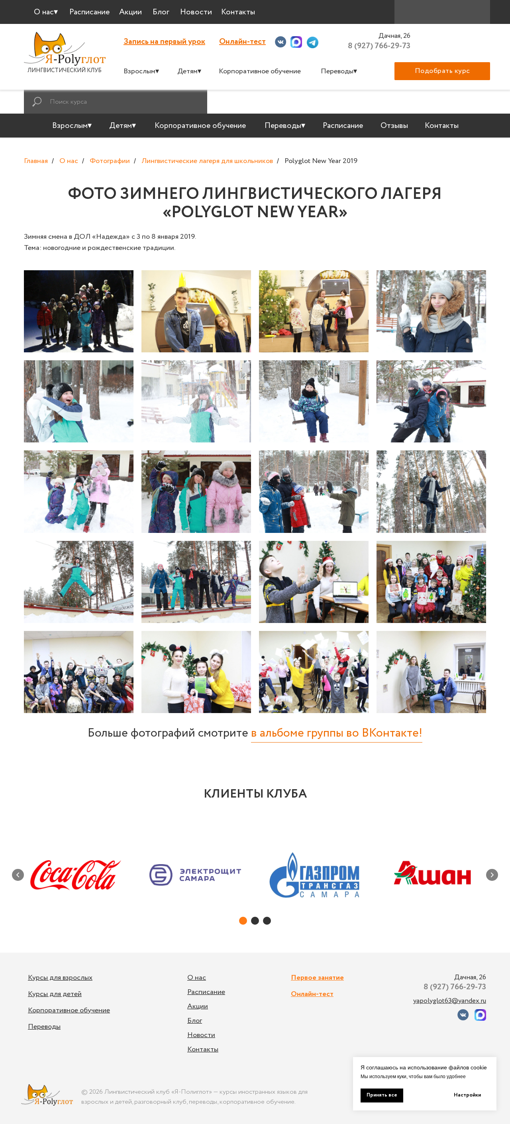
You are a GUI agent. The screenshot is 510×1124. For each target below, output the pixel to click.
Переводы (44, 1027)
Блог (194, 1021)
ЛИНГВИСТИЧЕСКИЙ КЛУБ (64, 71)
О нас (68, 161)
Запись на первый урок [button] (164, 41)
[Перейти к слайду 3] (267, 921)
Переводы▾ (339, 71)
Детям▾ (189, 71)
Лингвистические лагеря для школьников (207, 161)
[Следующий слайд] (492, 875)
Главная (36, 161)
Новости (201, 1035)
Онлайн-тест (242, 41)
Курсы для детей (55, 994)
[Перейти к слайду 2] (255, 921)
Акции (197, 1006)
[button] (442, 71)
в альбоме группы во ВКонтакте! (336, 733)
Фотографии (110, 161)
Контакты (202, 1049)
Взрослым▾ (141, 71)
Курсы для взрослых (60, 978)
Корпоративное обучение (260, 71)
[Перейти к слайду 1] (243, 921)
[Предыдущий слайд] (18, 875)
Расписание (206, 992)
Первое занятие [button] (317, 978)
